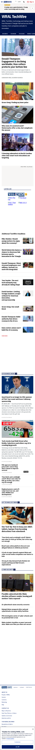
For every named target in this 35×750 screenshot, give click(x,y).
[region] (17, 738)
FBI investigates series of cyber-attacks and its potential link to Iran (17, 617)
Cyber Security (7, 569)
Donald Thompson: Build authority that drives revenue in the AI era (11, 318)
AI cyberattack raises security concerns (15, 604)
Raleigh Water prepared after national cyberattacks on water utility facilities (15, 610)
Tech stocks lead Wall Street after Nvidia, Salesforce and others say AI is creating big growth (16, 443)
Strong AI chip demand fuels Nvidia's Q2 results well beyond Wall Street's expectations (16, 563)
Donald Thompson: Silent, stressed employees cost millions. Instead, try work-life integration (11, 266)
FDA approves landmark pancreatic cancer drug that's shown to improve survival (10, 467)
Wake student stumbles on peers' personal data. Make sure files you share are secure (16, 623)
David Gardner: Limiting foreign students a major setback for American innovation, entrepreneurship (11, 295)
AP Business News (8, 373)
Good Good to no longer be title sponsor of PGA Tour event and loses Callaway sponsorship (17, 399)
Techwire (13, 34)
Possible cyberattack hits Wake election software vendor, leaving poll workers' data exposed (17, 596)
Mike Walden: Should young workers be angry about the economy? (11, 241)
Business (5, 34)
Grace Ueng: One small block (10, 308)
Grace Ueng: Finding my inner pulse (15, 102)
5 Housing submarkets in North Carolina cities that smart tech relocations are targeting (17, 155)
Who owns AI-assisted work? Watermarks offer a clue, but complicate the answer (17, 128)
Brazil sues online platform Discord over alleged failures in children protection (16, 547)
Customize (17, 742)
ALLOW (17, 746)
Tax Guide (21, 34)
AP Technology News (9, 502)
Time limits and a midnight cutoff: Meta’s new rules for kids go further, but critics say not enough (11, 479)
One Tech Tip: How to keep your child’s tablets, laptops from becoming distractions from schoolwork (17, 529)
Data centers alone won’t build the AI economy (11, 329)
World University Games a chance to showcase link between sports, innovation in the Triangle (11, 253)
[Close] (33, 729)
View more (4, 336)
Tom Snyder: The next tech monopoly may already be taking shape (11, 282)
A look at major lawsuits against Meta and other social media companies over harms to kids (17, 554)
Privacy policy (10, 738)
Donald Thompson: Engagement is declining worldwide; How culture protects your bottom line (14, 62)
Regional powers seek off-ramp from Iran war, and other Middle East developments (11, 491)
